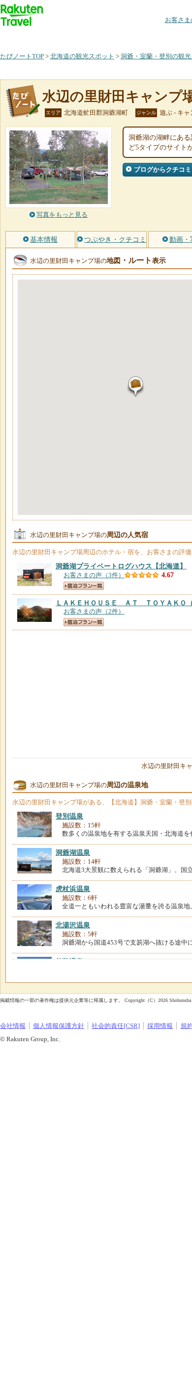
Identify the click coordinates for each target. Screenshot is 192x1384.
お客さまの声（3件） (94, 575)
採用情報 (160, 1025)
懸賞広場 (115, 36)
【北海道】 (121, 566)
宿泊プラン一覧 (84, 586)
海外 (75, 36)
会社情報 (13, 1025)
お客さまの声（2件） (94, 611)
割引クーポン (155, 36)
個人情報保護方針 (58, 1025)
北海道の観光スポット (82, 56)
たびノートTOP (22, 56)
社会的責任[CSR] (116, 1025)
